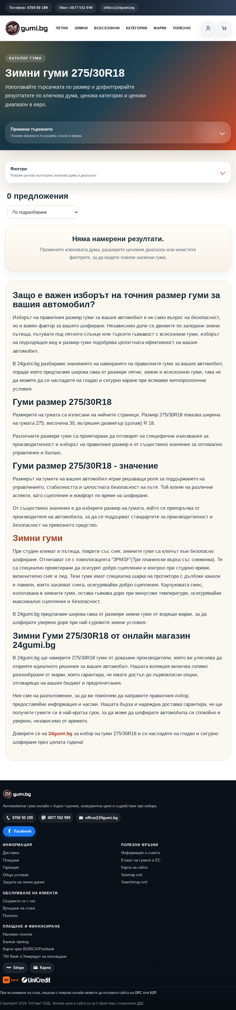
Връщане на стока (19, 908)
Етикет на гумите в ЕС (141, 860)
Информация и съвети (140, 853)
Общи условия (15, 875)
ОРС (138, 993)
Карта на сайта (134, 867)
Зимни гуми (37, 538)
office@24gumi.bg (119, 8)
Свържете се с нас (19, 901)
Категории (136, 28)
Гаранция (11, 867)
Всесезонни (107, 28)
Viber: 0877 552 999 (76, 8)
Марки (160, 28)
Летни (62, 28)
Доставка (11, 853)
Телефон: (28, 8)
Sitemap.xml (131, 875)
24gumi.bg (60, 733)
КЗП (153, 993)
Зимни (81, 28)
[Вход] (208, 28)
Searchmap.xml (134, 882)
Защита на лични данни (23, 882)
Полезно (182, 28)
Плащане (11, 860)
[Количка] (224, 28)
